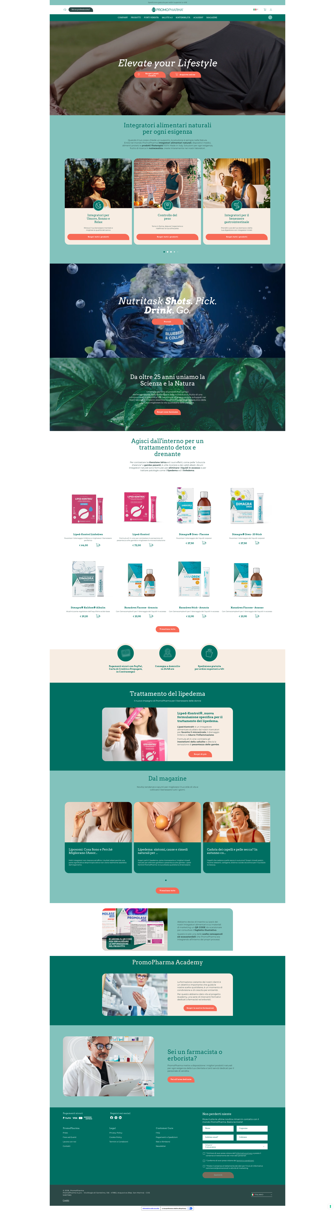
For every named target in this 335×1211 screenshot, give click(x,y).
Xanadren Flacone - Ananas (247, 607)
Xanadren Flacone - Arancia (141, 607)
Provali (167, 322)
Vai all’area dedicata (181, 1079)
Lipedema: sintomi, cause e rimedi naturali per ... (163, 851)
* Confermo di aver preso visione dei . (230, 1160)
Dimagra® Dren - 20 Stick (247, 534)
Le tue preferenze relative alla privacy (174, 1208)
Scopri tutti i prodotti (98, 237)
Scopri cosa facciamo (167, 412)
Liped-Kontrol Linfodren (88, 534)
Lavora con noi (69, 1141)
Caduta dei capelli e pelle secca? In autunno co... (232, 851)
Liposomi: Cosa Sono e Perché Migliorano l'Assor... (91, 851)
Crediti (66, 1200)
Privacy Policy (115, 1133)
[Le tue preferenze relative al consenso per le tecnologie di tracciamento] (330, 1206)
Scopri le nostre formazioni (200, 1008)
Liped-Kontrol (141, 534)
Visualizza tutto (167, 629)
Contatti (66, 1146)
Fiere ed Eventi (69, 1137)
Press (65, 1133)
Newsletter (161, 1146)
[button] (265, 9)
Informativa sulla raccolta (151, 1208)
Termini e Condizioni (118, 1141)
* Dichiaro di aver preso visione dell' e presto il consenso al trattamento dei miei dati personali (233, 1154)
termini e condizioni (245, 1160)
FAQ (158, 1133)
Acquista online (187, 75)
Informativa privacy (244, 1153)
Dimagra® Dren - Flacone (194, 534)
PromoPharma (77, 1190)
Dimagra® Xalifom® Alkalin (88, 607)
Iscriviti (218, 1175)
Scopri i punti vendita (152, 75)
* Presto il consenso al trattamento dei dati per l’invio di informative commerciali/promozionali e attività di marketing (234, 1167)
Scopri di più (200, 754)
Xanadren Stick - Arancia (194, 607)
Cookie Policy (115, 1137)
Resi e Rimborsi (163, 1141)
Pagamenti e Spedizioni (167, 1137)
